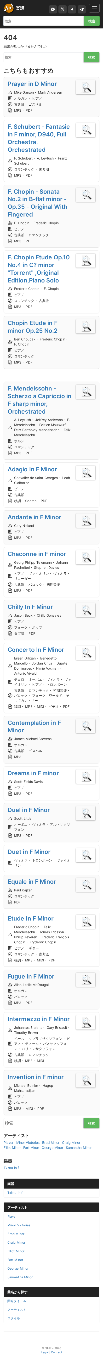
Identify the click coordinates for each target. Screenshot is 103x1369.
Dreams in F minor (33, 773)
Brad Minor (50, 1142)
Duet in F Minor (29, 851)
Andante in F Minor (34, 517)
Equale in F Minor (32, 881)
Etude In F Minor (31, 918)
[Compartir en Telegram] (82, 9)
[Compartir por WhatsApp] (53, 9)
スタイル (13, 1318)
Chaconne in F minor (37, 553)
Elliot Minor (12, 1147)
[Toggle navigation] (94, 8)
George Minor (52, 1147)
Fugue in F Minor (31, 976)
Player (9, 1142)
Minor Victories (28, 1142)
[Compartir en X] (62, 9)
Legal (45, 1352)
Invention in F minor (36, 1077)
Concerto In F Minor (36, 649)
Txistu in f (11, 1168)
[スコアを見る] (85, 87)
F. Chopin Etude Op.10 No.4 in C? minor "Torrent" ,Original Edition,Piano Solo (39, 269)
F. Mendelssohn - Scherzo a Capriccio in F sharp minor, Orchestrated (39, 400)
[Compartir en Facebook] (72, 9)
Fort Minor (31, 1147)
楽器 (10, 1184)
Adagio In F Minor (32, 469)
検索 (91, 21)
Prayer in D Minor (32, 83)
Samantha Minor (79, 1147)
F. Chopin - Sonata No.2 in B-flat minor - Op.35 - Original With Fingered (37, 203)
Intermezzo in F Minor (39, 1019)
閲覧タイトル (16, 1301)
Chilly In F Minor (30, 606)
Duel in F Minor (29, 809)
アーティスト (17, 1207)
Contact (56, 1352)
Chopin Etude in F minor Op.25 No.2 (33, 326)
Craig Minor (71, 1142)
